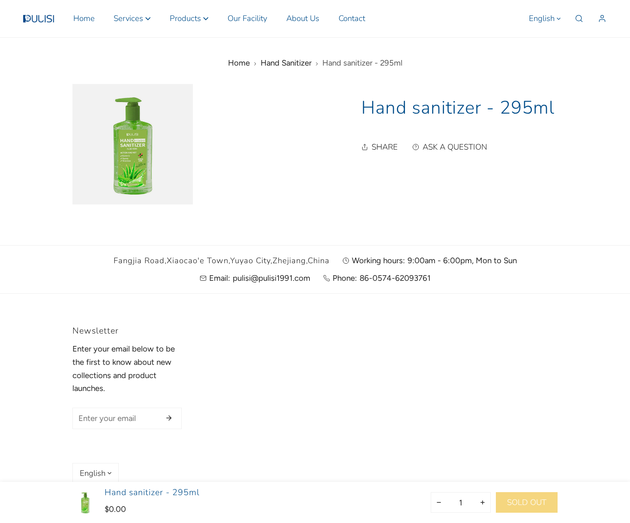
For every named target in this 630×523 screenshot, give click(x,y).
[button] (132, 18)
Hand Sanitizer (286, 63)
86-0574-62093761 (395, 278)
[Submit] (169, 418)
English (542, 18)
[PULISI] (38, 18)
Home (239, 63)
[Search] (579, 18)
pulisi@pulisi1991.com (271, 278)
